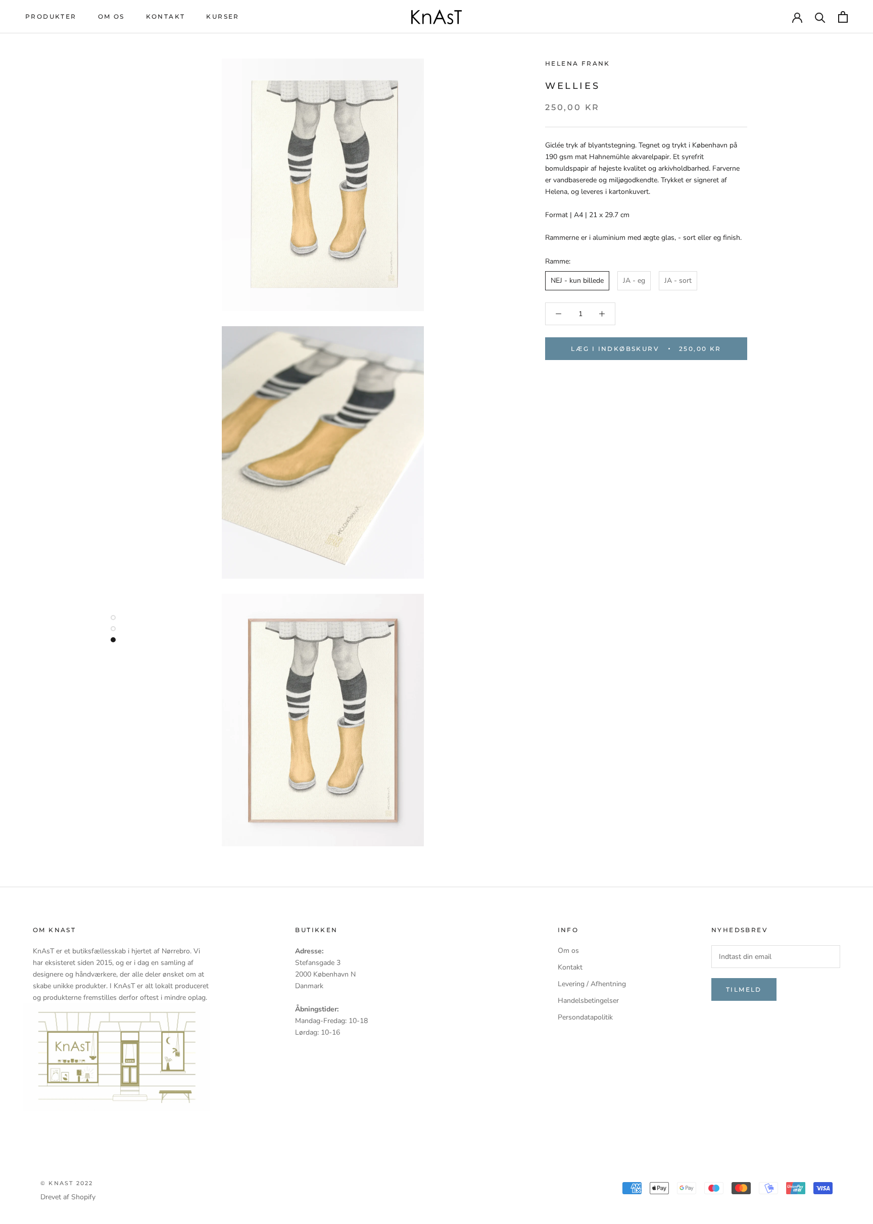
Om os (568, 950)
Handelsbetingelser (588, 1000)
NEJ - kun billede (577, 280)
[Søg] (820, 17)
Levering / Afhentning (592, 984)
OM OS (111, 16)
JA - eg (634, 280)
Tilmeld (744, 989)
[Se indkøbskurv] (843, 17)
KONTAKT (165, 16)
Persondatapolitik (585, 1017)
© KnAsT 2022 (66, 1183)
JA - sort (678, 280)
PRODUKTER (51, 16)
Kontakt (570, 967)
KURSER (222, 16)
